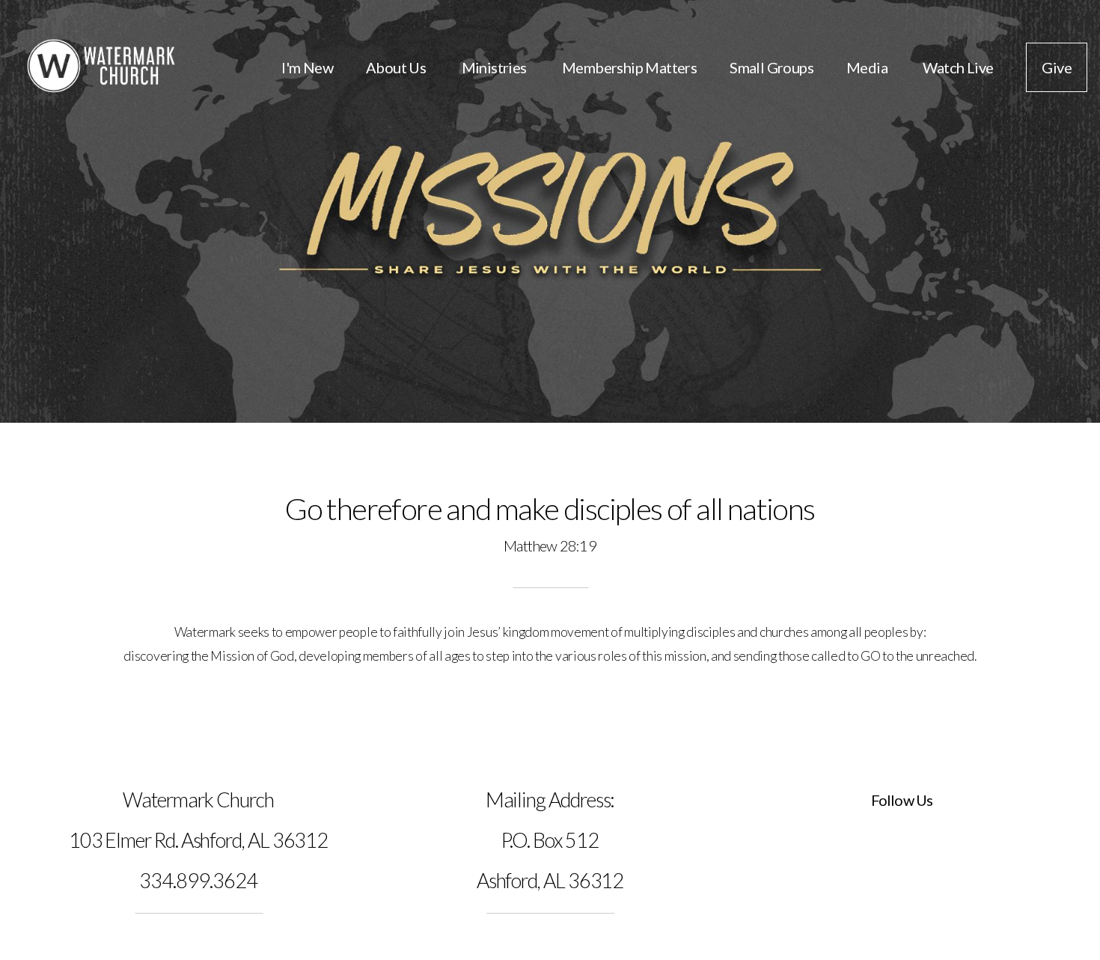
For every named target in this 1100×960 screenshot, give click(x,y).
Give (1057, 67)
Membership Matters (629, 67)
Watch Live (958, 67)
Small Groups (771, 67)
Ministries (495, 67)
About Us (397, 67)
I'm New (307, 67)
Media (868, 67)
